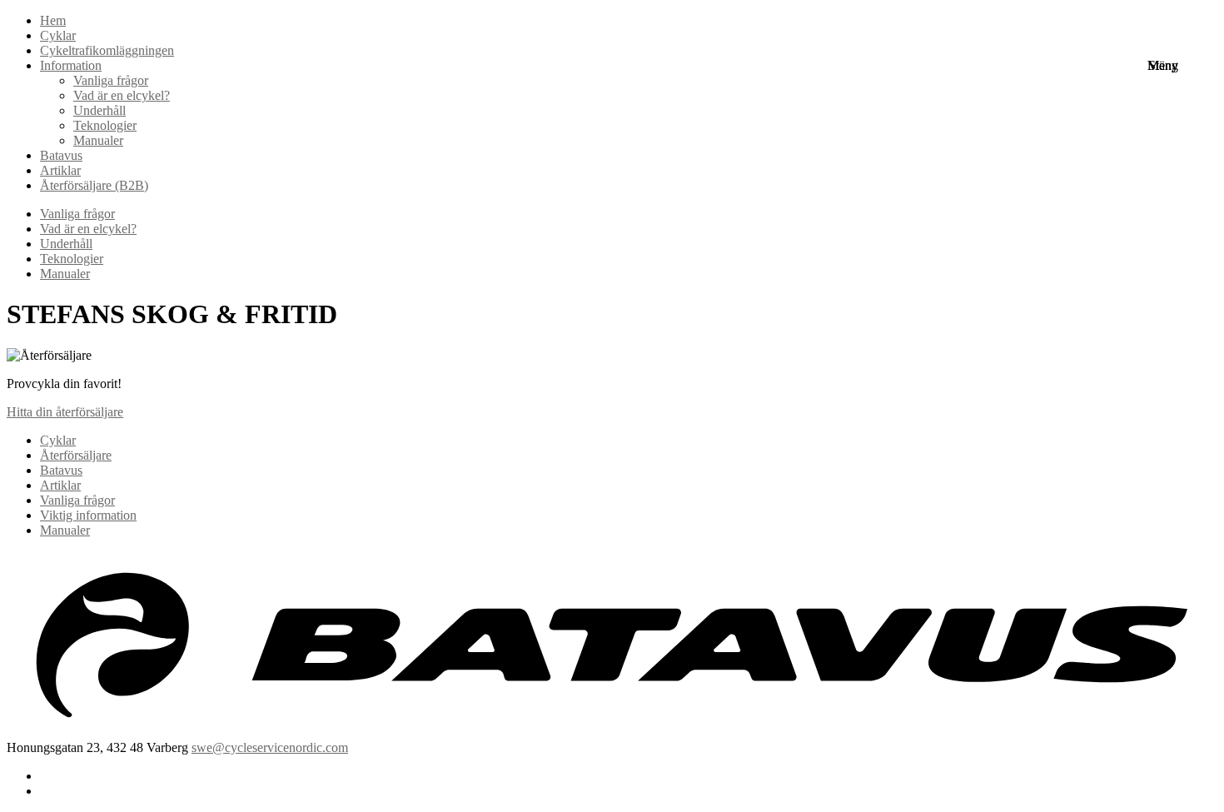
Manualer (98, 140)
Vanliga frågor (77, 214)
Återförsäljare (76, 455)
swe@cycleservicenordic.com (270, 747)
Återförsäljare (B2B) (94, 185)
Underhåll (66, 244)
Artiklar (60, 170)
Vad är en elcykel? (88, 229)
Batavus (61, 155)
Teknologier (71, 259)
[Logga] (612, 732)
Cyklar (58, 440)
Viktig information (88, 515)
